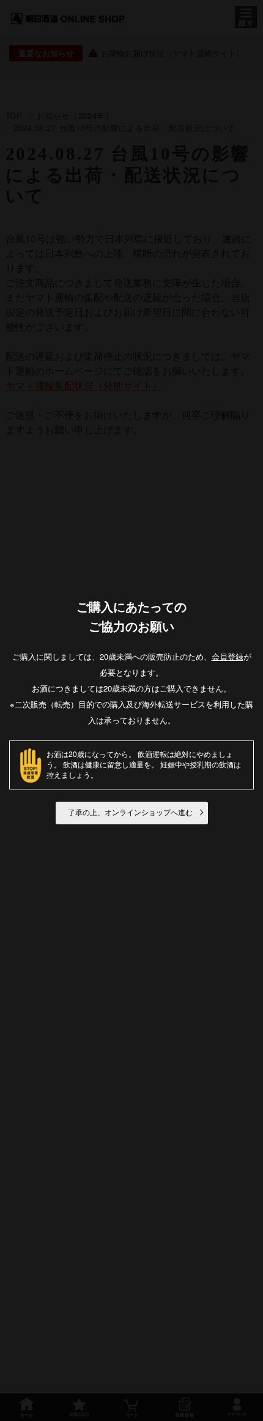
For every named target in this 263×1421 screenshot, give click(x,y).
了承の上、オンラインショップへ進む (130, 812)
